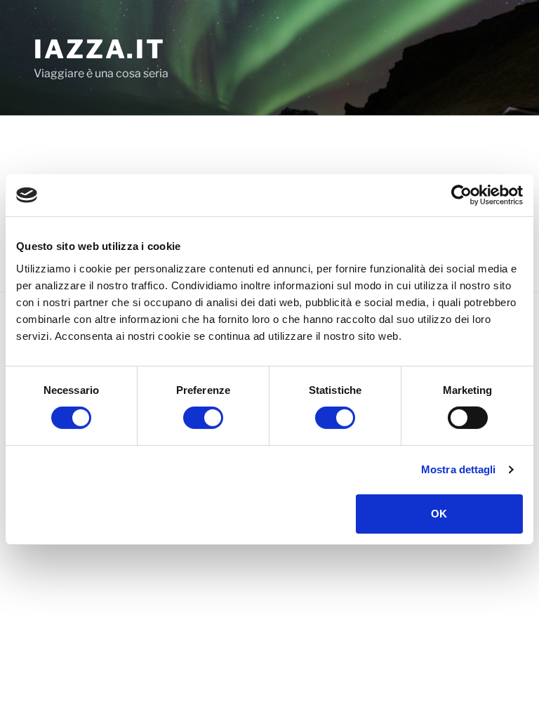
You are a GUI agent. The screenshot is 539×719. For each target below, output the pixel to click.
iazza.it (100, 49)
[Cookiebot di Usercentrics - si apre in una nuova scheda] (461, 195)
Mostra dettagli (458, 469)
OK (439, 514)
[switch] (203, 418)
